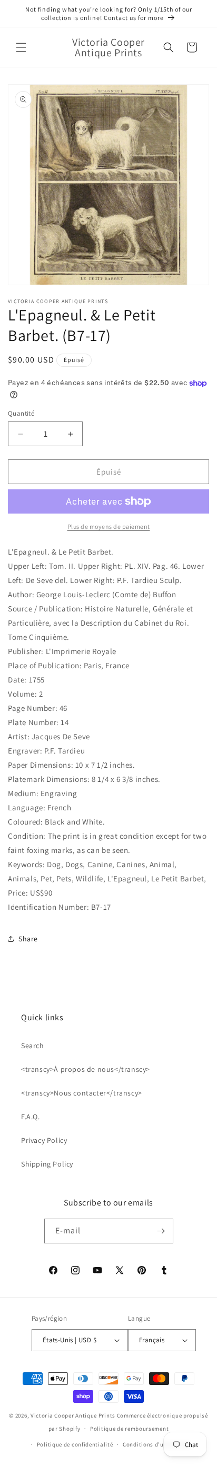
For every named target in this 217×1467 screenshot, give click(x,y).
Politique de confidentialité (75, 1444)
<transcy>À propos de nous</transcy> (85, 1069)
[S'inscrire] (161, 1231)
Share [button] (28, 938)
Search (32, 1045)
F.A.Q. (30, 1116)
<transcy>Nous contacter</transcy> (81, 1093)
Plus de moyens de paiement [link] (108, 526)
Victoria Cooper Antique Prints (73, 1415)
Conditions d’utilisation (156, 1444)
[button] (21, 47)
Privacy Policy (44, 1140)
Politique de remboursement (129, 1428)
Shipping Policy (47, 1164)
